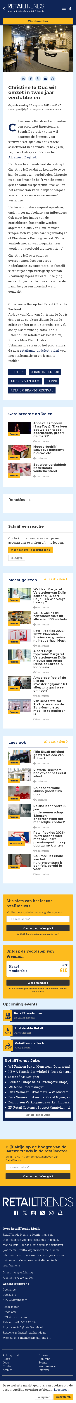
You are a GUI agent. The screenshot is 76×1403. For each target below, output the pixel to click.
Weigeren (43, 1397)
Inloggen (17, 558)
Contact (8, 1366)
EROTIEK (17, 372)
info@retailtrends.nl (30, 1327)
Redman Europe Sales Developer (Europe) (38, 1082)
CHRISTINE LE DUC (45, 372)
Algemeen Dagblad (22, 157)
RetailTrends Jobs (38, 1114)
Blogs (6, 1359)
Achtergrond (11, 1355)
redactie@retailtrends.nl (30, 1332)
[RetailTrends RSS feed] (42, 1213)
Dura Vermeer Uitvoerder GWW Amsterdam (39, 1092)
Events (43, 1362)
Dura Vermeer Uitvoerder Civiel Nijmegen (39, 1097)
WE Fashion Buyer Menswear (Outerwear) (39, 1066)
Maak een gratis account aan (30, 550)
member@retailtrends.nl (35, 1337)
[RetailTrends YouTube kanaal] (33, 1213)
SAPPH (51, 381)
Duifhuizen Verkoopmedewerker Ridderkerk (39, 1102)
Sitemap (44, 1370)
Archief (7, 1370)
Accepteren (63, 1397)
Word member (38, 21)
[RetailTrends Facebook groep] (16, 1213)
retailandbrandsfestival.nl (39, 350)
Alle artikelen (55, 579)
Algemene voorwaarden (18, 1277)
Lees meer (61, 1389)
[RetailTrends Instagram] (51, 1213)
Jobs (6, 1362)
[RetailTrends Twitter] (24, 1214)
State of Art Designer (23, 1077)
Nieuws (43, 1355)
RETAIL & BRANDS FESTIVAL (32, 390)
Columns (44, 1359)
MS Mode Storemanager (26, 1087)
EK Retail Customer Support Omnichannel (39, 1107)
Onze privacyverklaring (18, 1272)
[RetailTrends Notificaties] (60, 1213)
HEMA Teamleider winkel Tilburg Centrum (39, 1071)
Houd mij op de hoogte (37, 928)
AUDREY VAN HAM (25, 381)
